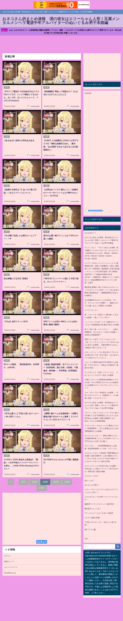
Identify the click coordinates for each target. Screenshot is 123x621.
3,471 (23, 482)
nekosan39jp (35, 106)
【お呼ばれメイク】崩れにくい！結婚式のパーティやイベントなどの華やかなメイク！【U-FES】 (60, 193)
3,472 (34, 482)
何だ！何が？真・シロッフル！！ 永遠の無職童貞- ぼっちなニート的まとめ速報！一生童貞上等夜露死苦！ (102, 332)
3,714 (41, 488)
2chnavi (88, 93)
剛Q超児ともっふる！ (93, 508)
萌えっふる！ (90, 480)
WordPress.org (10, 573)
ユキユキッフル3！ (92, 476)
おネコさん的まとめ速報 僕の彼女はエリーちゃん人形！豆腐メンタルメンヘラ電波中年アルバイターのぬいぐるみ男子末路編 (101, 240)
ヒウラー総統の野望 (92, 518)
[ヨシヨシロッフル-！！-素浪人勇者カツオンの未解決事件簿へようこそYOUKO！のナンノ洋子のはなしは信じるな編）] (102, 438)
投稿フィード (9, 561)
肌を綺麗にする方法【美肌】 (16, 278)
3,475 (67, 482)
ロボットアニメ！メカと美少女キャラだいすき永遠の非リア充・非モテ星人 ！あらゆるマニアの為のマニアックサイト (102, 355)
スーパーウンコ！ (91, 310)
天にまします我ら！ (92, 485)
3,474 (56, 482)
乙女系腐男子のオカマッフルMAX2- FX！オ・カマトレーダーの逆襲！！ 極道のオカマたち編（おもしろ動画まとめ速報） (101, 302)
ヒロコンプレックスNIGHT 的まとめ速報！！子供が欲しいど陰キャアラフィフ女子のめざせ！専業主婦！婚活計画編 (102, 468)
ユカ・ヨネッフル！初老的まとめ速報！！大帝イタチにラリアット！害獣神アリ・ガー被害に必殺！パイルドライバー (101, 395)
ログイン (7, 556)
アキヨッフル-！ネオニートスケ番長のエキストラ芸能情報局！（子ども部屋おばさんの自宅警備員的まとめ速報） (102, 428)
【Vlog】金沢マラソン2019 (16, 321)
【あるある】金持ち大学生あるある (19, 140)
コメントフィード (11, 567)
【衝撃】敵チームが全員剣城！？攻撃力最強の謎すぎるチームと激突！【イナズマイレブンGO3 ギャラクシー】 (60, 416)
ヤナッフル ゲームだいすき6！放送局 (99, 513)
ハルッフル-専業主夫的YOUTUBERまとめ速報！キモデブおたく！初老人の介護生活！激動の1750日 (101, 365)
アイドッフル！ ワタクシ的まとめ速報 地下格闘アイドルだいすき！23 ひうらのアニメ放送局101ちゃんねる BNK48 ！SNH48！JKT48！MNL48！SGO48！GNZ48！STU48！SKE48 (102, 253)
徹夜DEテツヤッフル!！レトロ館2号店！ (100, 504)
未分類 (7, 87)
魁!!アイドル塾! (90, 529)
